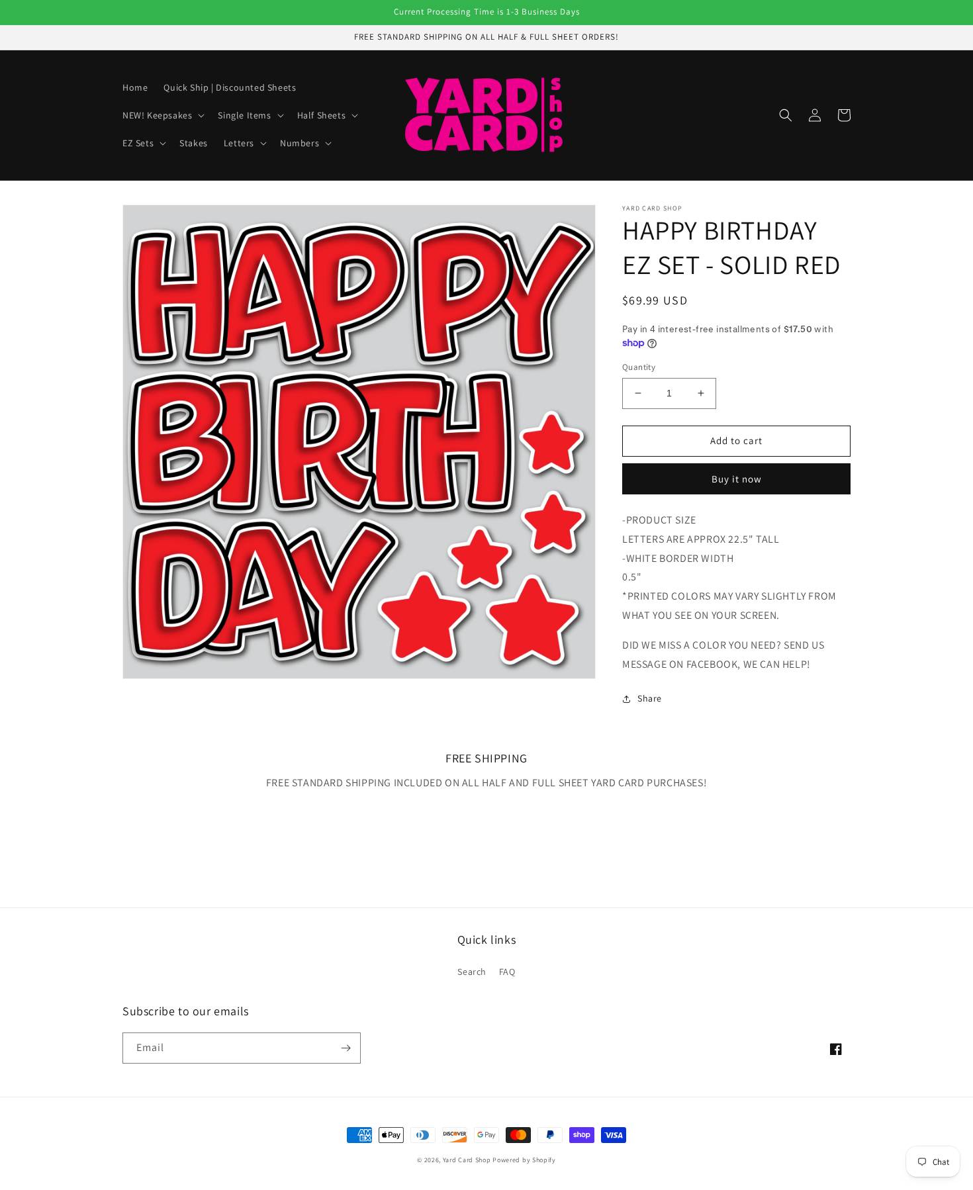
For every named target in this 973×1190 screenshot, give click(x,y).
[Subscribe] (345, 1048)
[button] (162, 115)
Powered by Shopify (524, 1160)
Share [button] (649, 698)
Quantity (638, 367)
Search (471, 972)
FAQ (507, 972)
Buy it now (737, 479)
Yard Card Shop (467, 1160)
